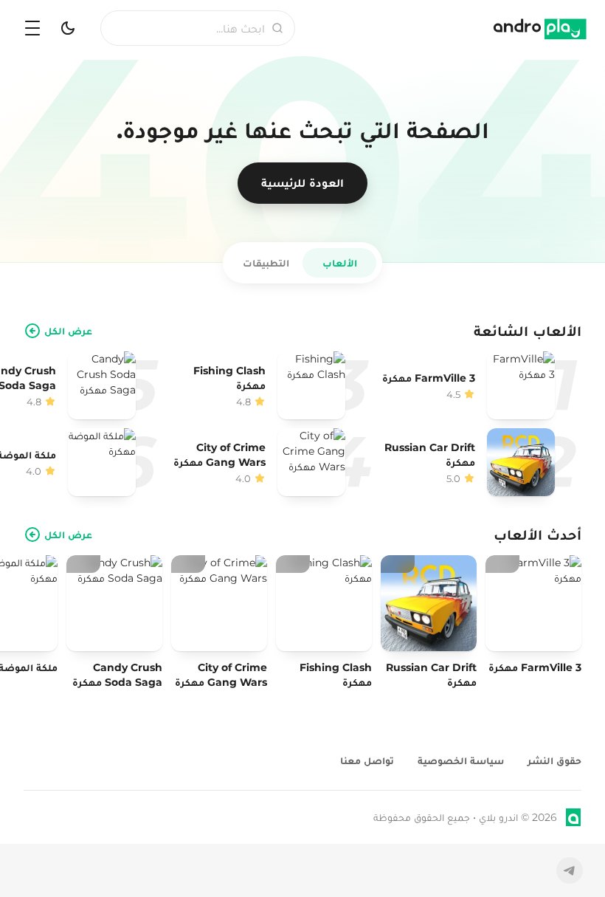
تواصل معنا (367, 760)
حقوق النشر (554, 760)
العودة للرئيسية (302, 183)
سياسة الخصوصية (461, 760)
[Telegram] (569, 870)
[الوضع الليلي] (68, 28)
